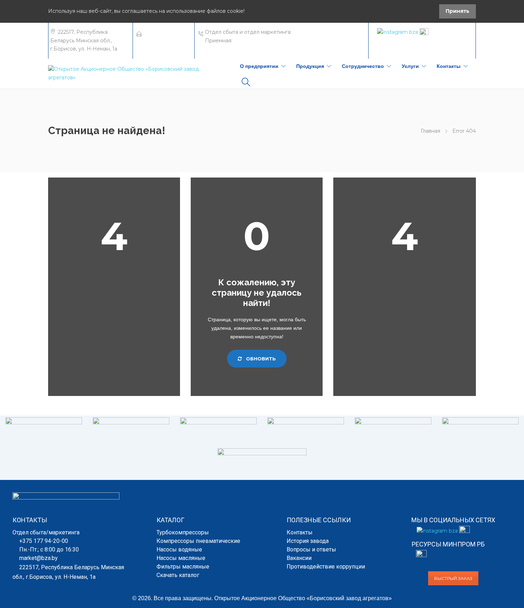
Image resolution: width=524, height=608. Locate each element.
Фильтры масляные (182, 566)
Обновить (260, 358)
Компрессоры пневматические (198, 541)
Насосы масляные (180, 558)
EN (456, 34)
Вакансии (299, 558)
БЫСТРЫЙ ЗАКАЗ (453, 578)
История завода (308, 541)
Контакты (449, 66)
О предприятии (259, 66)
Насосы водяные (179, 549)
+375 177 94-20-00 (316, 32)
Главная (430, 131)
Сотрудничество (363, 66)
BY (447, 34)
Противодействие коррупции (326, 566)
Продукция (310, 66)
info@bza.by (158, 40)
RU (465, 34)
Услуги (410, 66)
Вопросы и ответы (311, 549)
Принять (457, 11)
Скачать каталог (177, 575)
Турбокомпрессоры (182, 532)
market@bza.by (163, 32)
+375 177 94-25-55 (255, 40)
